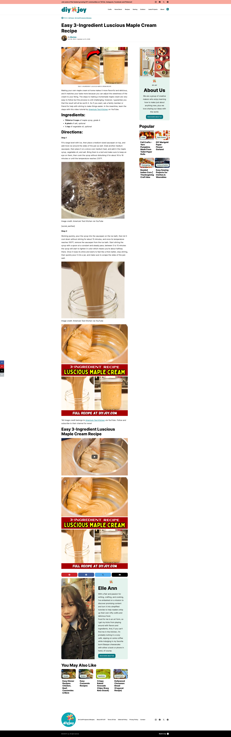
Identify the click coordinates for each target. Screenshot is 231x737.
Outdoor (142, 9)
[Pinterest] (168, 2)
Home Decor (118, 9)
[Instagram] (156, 2)
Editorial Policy (122, 719)
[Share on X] (2, 371)
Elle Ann (73, 37)
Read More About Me (107, 656)
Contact (142, 719)
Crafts (110, 9)
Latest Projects (153, 9)
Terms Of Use (112, 719)
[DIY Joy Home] (74, 9)
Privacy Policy (133, 719)
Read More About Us (154, 117)
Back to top (162, 733)
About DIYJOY (101, 719)
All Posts (71, 18)
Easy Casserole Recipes (85, 683)
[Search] (168, 9)
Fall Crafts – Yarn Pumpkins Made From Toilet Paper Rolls (146, 148)
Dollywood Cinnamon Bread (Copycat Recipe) (119, 686)
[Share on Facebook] (2, 362)
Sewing (135, 9)
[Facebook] (160, 2)
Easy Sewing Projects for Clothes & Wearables (162, 173)
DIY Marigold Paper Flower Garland (162, 146)
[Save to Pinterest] (2, 366)
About (162, 9)
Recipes (127, 9)
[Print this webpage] (2, 375)
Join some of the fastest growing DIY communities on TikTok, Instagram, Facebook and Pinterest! (96, 2)
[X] (164, 2)
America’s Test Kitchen (98, 109)
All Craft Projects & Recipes (83, 18)
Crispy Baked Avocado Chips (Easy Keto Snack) (103, 686)
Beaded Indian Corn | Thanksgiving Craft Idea (147, 173)
